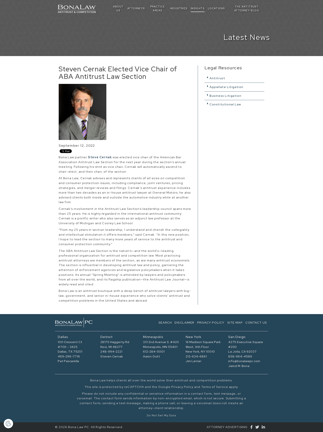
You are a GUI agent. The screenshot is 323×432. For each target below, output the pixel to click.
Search (165, 323)
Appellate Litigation (226, 87)
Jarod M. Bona (238, 366)
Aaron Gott (151, 356)
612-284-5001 (154, 352)
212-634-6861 (196, 356)
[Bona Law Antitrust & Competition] (73, 322)
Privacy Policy (210, 323)
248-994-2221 (111, 352)
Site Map (235, 323)
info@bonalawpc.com (244, 361)
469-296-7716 (69, 356)
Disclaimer (184, 323)
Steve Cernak (100, 157)
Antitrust (217, 78)
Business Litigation (225, 96)
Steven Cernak (111, 356)
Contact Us (256, 323)
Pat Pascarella (68, 361)
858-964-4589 (240, 356)
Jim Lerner (194, 361)
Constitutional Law (225, 104)
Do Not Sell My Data (161, 415)
